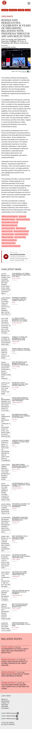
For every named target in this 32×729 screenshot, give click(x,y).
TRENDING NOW (15, 341)
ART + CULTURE (15, 387)
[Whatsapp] (22, 71)
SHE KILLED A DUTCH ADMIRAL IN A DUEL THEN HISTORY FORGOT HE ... (20, 384)
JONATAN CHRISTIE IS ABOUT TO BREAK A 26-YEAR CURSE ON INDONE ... (21, 442)
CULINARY (14, 508)
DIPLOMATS (14, 419)
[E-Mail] (30, 71)
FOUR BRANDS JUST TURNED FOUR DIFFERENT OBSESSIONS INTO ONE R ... (21, 275)
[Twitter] (28, 71)
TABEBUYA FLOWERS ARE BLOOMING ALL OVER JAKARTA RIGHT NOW (19, 339)
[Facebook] (24, 71)
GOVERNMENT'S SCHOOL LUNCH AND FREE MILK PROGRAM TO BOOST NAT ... (14, 651)
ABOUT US (4, 699)
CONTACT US (5, 703)
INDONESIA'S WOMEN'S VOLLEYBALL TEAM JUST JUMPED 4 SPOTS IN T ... (19, 299)
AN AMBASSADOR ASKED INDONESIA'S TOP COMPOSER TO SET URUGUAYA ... (21, 416)
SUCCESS (28, 10)
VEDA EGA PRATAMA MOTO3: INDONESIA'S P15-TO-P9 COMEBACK (21, 592)
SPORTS (13, 302)
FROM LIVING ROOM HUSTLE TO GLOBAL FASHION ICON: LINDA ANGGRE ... (14, 663)
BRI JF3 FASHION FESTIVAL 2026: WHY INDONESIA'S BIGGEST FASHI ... (20, 606)
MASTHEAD (4, 704)
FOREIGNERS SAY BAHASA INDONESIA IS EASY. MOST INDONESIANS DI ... (20, 519)
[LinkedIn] (26, 71)
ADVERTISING (5, 701)
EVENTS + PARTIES (16, 278)
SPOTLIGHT (13, 10)
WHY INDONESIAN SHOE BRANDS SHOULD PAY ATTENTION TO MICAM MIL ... (20, 364)
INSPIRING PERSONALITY (17, 402)
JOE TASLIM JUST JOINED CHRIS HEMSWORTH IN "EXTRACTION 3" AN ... (19, 573)
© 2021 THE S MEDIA (7, 722)
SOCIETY (4, 10)
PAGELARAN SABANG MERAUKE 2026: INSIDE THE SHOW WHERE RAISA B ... (20, 466)
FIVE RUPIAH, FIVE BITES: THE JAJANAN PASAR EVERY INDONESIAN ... (21, 505)
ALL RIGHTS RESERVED (8, 724)
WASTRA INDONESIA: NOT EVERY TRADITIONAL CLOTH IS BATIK (21, 624)
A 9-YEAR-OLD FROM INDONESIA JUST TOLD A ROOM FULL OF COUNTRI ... (20, 320)
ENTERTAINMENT (15, 576)
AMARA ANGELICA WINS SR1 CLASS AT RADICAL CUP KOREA (21, 349)
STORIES (20, 10)
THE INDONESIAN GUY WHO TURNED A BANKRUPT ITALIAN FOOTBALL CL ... (21, 485)
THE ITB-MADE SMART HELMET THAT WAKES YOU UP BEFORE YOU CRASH (15, 686)
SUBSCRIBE (4, 706)
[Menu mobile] (29, 3)
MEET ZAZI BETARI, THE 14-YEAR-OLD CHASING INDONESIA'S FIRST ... (20, 538)
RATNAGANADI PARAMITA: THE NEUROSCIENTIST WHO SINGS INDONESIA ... (20, 399)
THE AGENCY (5, 708)
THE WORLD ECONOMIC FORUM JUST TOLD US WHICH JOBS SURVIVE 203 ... (21, 556)
